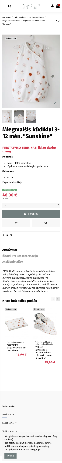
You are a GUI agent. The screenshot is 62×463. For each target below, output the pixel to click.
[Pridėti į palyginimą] (46, 223)
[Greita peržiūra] (26, 323)
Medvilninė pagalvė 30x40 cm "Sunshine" (16, 347)
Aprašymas (9, 249)
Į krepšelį (33, 213)
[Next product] (59, 21)
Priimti (10, 455)
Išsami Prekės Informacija (20, 256)
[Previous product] (57, 21)
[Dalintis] (3, 235)
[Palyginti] (26, 317)
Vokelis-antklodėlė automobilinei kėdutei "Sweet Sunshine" (43, 353)
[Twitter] (7, 235)
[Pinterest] (11, 235)
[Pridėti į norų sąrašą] (16, 223)
